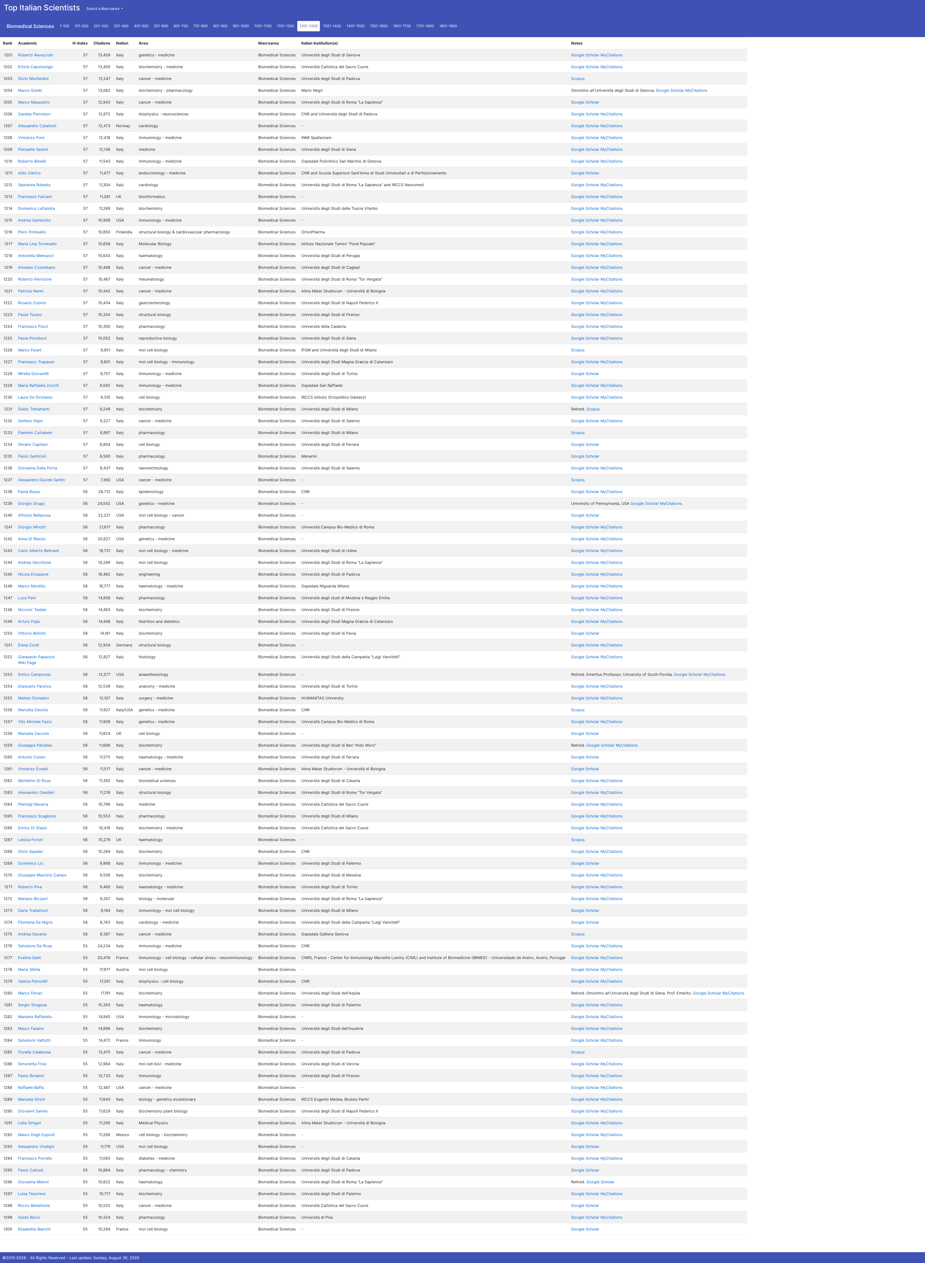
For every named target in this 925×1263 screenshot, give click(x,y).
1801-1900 (448, 26)
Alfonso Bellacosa (34, 515)
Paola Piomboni (32, 338)
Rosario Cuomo (32, 302)
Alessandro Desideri (36, 792)
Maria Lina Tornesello (37, 243)
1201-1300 (308, 26)
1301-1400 (332, 26)
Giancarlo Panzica (34, 686)
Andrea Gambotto (34, 220)
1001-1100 (262, 26)
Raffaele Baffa (31, 1087)
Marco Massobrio (34, 102)
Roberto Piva (30, 886)
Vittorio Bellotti (32, 633)
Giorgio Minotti (32, 527)
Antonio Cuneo (31, 757)
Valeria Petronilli (32, 981)
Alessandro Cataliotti (37, 125)
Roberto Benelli (32, 161)
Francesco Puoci (33, 326)
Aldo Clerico (29, 173)
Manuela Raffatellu (35, 1016)
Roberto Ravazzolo (35, 55)
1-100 (64, 26)
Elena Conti (28, 645)
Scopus (578, 78)
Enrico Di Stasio (32, 827)
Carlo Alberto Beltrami (38, 550)
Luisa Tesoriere (32, 1193)
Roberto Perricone (35, 279)
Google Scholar (585, 102)
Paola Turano (30, 314)
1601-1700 (402, 26)
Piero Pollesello (32, 232)
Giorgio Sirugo (31, 503)
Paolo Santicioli (32, 456)
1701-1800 (425, 26)
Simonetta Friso (32, 1063)
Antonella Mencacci (36, 255)
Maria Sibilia (29, 969)
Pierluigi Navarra (33, 804)
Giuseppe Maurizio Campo (42, 875)
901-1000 (241, 26)
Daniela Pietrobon (34, 114)
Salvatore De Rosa (35, 945)
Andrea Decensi (32, 934)
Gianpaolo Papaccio (36, 656)
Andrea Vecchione (34, 562)
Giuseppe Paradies (35, 745)
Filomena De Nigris (35, 922)
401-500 (141, 26)
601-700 (181, 26)
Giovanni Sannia (32, 1111)
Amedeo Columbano (36, 267)
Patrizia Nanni (30, 291)
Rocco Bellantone (34, 1205)
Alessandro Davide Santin (41, 479)
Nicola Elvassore (33, 574)
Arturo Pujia (29, 621)
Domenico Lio (30, 863)
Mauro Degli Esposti (36, 1134)
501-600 (161, 26)
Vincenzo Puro (31, 137)
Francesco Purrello (35, 1158)
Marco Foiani (29, 350)
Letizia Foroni (30, 839)
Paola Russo (29, 491)
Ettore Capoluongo (35, 66)
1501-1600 (379, 26)
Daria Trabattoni (33, 910)
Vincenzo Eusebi (33, 768)
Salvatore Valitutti (34, 1040)
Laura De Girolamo (35, 397)
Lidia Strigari (29, 1122)
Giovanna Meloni (33, 1181)
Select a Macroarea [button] (103, 8)
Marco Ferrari (30, 993)
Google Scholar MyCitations (596, 55)
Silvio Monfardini (33, 78)
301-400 (121, 26)
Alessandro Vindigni (36, 1146)
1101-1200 (285, 26)
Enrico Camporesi (34, 674)
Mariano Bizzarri (33, 898)
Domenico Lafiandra (36, 208)
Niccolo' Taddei (32, 609)
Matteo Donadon (33, 698)
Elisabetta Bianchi (34, 1229)
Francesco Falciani (35, 196)
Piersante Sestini (33, 149)
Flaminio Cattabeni (35, 432)
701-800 (200, 26)
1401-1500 (355, 26)
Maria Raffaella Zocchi (38, 385)
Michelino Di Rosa (34, 780)
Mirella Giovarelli (33, 373)
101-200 (81, 26)
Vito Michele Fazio (35, 721)
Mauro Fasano (31, 1028)
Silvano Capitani (33, 444)
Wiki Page (27, 662)
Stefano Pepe (30, 420)
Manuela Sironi (31, 1099)
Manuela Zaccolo (33, 733)
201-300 (101, 26)
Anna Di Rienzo (32, 538)
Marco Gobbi (30, 90)
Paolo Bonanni (31, 1075)
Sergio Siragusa (32, 1004)
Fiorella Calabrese (34, 1052)
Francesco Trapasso (36, 361)
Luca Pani (27, 597)
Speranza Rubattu (34, 184)
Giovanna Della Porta (37, 468)
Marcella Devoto (33, 709)
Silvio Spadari (30, 851)
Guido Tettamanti (34, 409)
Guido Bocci (29, 1217)
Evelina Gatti (29, 957)
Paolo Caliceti (30, 1170)
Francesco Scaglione (37, 816)
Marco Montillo (32, 586)
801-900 (220, 26)
